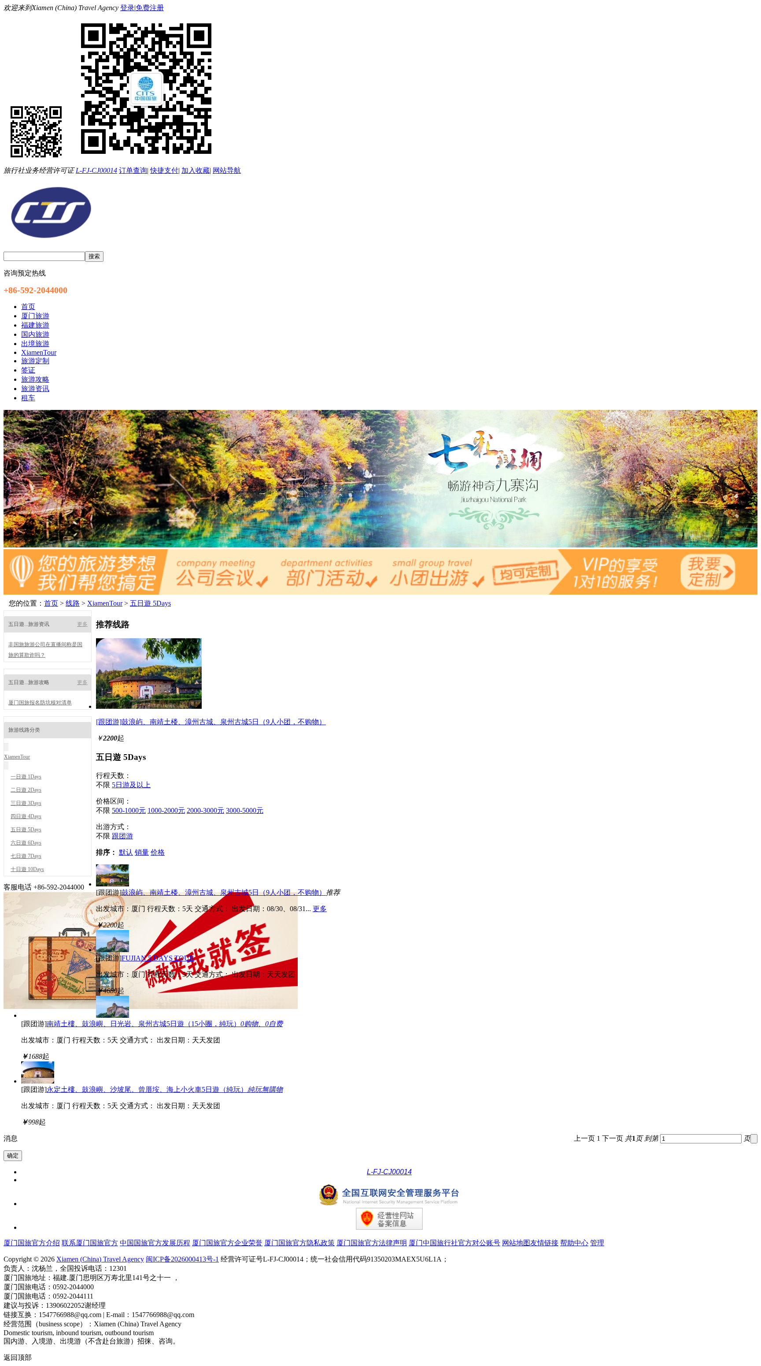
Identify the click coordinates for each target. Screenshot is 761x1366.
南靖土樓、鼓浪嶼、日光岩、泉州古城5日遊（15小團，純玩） (165, 1023)
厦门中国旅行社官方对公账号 (454, 1243)
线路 (73, 603)
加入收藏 (195, 170)
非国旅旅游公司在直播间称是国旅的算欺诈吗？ (45, 649)
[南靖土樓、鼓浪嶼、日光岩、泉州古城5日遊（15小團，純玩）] (112, 1015)
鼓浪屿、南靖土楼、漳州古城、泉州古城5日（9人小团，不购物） (224, 892)
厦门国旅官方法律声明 (371, 1243)
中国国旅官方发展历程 (155, 1243)
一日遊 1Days (26, 777)
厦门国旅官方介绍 (32, 1243)
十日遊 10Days (27, 869)
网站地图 (516, 1243)
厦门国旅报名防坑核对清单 (40, 703)
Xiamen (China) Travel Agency (100, 1259)
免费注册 (150, 7)
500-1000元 (129, 810)
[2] (380, 592)
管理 (597, 1243)
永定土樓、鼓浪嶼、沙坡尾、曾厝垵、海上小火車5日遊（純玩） (165, 1089)
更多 (82, 624)
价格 (158, 852)
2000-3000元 (205, 810)
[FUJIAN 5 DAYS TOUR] (112, 949)
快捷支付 (164, 170)
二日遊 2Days (26, 790)
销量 (142, 852)
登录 (127, 7)
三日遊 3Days (26, 803)
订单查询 (133, 170)
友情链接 (544, 1243)
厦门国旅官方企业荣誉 (227, 1243)
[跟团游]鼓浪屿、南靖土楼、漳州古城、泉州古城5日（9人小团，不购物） (211, 722)
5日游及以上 (131, 785)
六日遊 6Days (26, 843)
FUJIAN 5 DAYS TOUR (158, 958)
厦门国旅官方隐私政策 (299, 1243)
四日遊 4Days (26, 816)
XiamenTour (104, 603)
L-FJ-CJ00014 (96, 170)
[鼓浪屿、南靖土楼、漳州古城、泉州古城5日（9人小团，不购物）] (149, 706)
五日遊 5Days (150, 603)
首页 (51, 603)
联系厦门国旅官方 (90, 1243)
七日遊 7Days (26, 856)
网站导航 (227, 170)
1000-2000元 (166, 810)
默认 (126, 852)
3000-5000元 (244, 810)
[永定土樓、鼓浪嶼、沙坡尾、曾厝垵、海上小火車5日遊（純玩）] (37, 1081)
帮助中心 (574, 1243)
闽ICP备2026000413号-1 (182, 1259)
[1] (380, 545)
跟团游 (122, 836)
